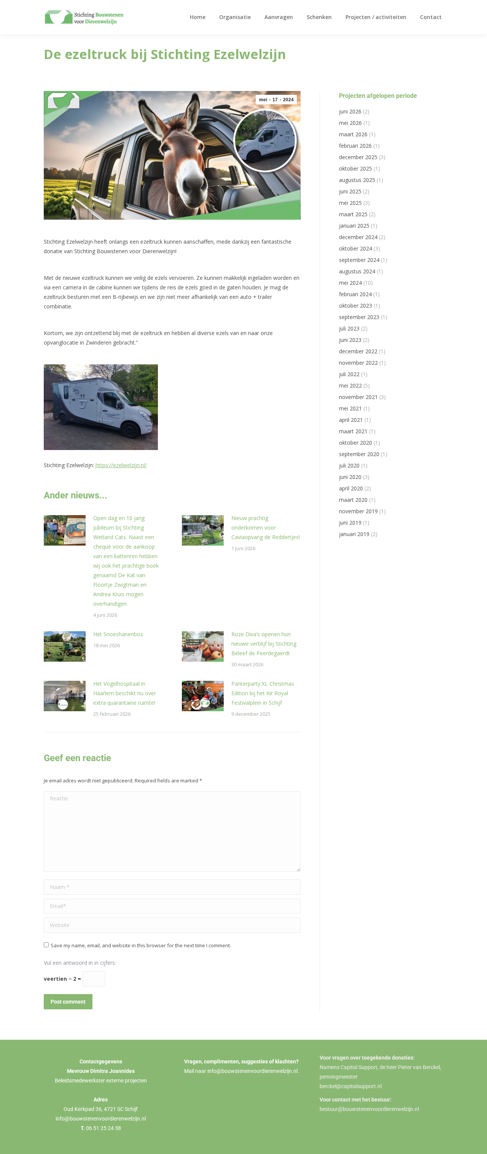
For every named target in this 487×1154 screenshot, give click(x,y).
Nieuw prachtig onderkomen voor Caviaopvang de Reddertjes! (265, 527)
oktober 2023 (355, 305)
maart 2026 (353, 134)
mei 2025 (350, 202)
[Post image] (65, 530)
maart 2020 (353, 499)
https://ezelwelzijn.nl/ (121, 465)
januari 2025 (354, 225)
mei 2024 (350, 282)
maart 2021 (353, 431)
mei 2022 (350, 385)
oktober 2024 (355, 248)
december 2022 (358, 351)
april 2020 (351, 488)
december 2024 (358, 237)
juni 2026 (350, 111)
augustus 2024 (357, 271)
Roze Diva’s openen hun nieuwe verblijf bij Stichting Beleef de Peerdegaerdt (263, 643)
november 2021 (358, 397)
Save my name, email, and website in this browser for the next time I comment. (141, 945)
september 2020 (359, 454)
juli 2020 (349, 465)
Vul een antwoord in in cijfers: (80, 962)
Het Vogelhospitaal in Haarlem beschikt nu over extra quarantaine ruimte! (124, 693)
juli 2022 (349, 374)
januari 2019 (354, 534)
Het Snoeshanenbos (118, 634)
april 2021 (351, 419)
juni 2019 (350, 522)
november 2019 (358, 511)
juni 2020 (350, 476)
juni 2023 (350, 339)
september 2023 (359, 317)
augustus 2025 (357, 180)
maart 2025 (353, 214)
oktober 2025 (355, 168)
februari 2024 (355, 294)
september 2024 (359, 259)
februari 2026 (355, 145)
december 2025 (358, 157)
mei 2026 (350, 122)
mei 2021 (350, 408)
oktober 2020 (355, 442)
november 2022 (358, 362)
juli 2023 (349, 328)
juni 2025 (350, 191)
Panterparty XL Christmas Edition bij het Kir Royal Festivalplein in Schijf (262, 693)
